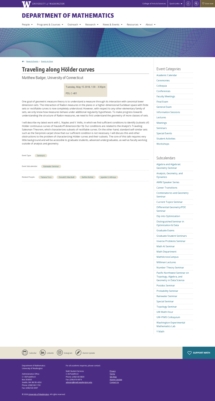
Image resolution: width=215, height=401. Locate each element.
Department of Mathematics (68, 15)
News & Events (111, 24)
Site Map (113, 377)
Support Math (201, 352)
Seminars (41, 155)
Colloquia (161, 85)
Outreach (73, 24)
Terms (112, 374)
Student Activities (165, 138)
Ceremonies (163, 80)
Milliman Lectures (166, 262)
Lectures (161, 117)
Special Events (164, 133)
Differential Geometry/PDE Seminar (171, 209)
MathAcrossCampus (167, 256)
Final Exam (162, 101)
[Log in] (188, 3)
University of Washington (38, 394)
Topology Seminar (166, 306)
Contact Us (114, 382)
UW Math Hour (164, 312)
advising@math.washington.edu (79, 382)
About (149, 24)
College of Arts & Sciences (154, 3)
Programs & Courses (48, 24)
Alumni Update (116, 379)
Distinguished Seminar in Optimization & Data (170, 223)
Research (90, 24)
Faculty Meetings (165, 96)
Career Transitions (166, 187)
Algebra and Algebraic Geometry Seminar (168, 166)
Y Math (160, 331)
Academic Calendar (166, 75)
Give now (209, 3)
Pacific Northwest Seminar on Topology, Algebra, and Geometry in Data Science (172, 276)
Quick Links (175, 3)
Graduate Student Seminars (171, 235)
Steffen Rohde (87, 177)
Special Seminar (165, 301)
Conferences (163, 91)
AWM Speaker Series (167, 182)
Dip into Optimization (168, 216)
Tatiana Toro (46, 177)
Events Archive (47, 61)
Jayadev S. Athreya (108, 177)
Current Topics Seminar (169, 202)
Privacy (113, 371)
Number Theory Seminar (170, 267)
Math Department (166, 251)
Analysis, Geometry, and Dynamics (169, 175)
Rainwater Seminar (51, 166)
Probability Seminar (167, 290)
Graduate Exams (165, 230)
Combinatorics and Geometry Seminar (172, 194)
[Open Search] (196, 3)
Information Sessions (168, 112)
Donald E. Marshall (66, 177)
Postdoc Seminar (165, 285)
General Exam (164, 107)
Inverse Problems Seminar (170, 241)
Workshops (162, 143)
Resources (132, 24)
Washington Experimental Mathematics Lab (170, 324)
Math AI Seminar (165, 246)
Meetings (161, 122)
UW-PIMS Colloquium (168, 317)
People (26, 24)
